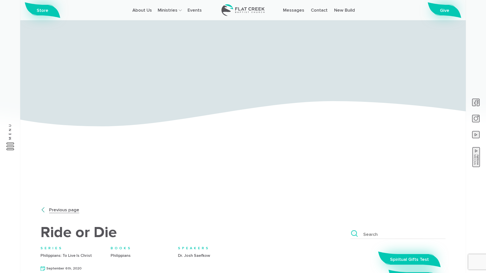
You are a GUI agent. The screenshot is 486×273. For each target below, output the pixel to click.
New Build (344, 10)
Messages (293, 10)
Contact (319, 10)
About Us (142, 10)
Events (195, 10)
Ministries (168, 10)
